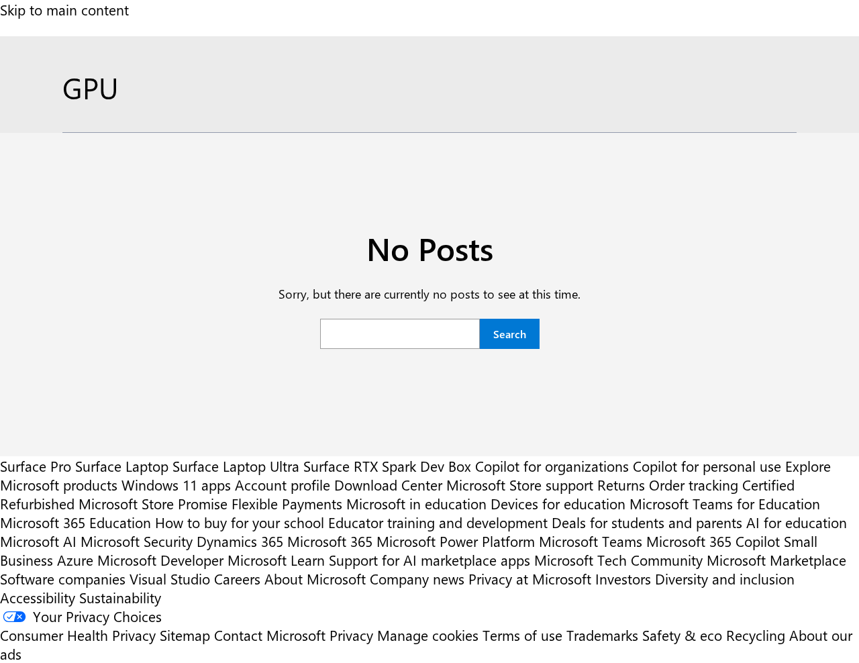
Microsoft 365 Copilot (713, 540)
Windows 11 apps (176, 484)
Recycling (755, 634)
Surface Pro (35, 465)
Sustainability (120, 597)
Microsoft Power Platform (455, 540)
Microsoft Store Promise (153, 503)
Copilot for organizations (552, 465)
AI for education (796, 522)
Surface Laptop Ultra (235, 465)
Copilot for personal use (707, 465)
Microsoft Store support (519, 484)
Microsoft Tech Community (618, 559)
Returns (621, 484)
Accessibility (37, 597)
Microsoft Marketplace (776, 559)
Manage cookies (427, 634)
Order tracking (693, 484)
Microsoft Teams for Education (724, 503)
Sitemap (185, 634)
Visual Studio (170, 578)
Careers (237, 578)
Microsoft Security (137, 540)
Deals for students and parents (647, 522)
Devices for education (558, 503)
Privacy (353, 634)
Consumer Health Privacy (78, 634)
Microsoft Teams (590, 540)
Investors (623, 578)
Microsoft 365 (329, 540)
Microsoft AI (38, 540)
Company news (417, 578)
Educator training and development (438, 522)
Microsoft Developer (160, 559)
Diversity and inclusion (725, 578)
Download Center (388, 484)
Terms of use (522, 634)
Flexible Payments (287, 503)
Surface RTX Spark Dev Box (387, 465)
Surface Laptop (121, 465)
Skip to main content (64, 9)
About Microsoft (315, 578)
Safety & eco (682, 634)
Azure (75, 559)
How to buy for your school (239, 522)
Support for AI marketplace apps (429, 559)
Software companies (62, 578)
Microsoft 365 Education (75, 522)
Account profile (282, 484)
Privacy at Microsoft (529, 578)
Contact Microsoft (269, 634)
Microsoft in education (416, 503)
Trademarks (602, 634)
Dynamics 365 (240, 540)
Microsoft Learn (276, 559)
